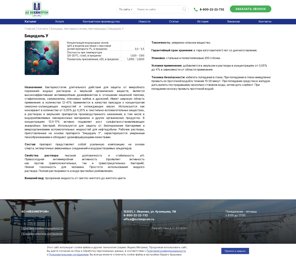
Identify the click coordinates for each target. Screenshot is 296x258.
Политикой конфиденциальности (166, 250)
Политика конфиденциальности (42, 228)
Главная (30, 28)
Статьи (173, 21)
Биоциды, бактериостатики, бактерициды (78, 28)
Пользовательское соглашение (42, 233)
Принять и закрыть (235, 251)
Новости (144, 21)
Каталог (30, 21)
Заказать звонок (250, 9)
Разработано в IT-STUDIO (169, 228)
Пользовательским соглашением (69, 254)
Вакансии (233, 21)
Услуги (59, 21)
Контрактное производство (101, 21)
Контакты (264, 21)
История (202, 21)
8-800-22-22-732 (212, 9)
